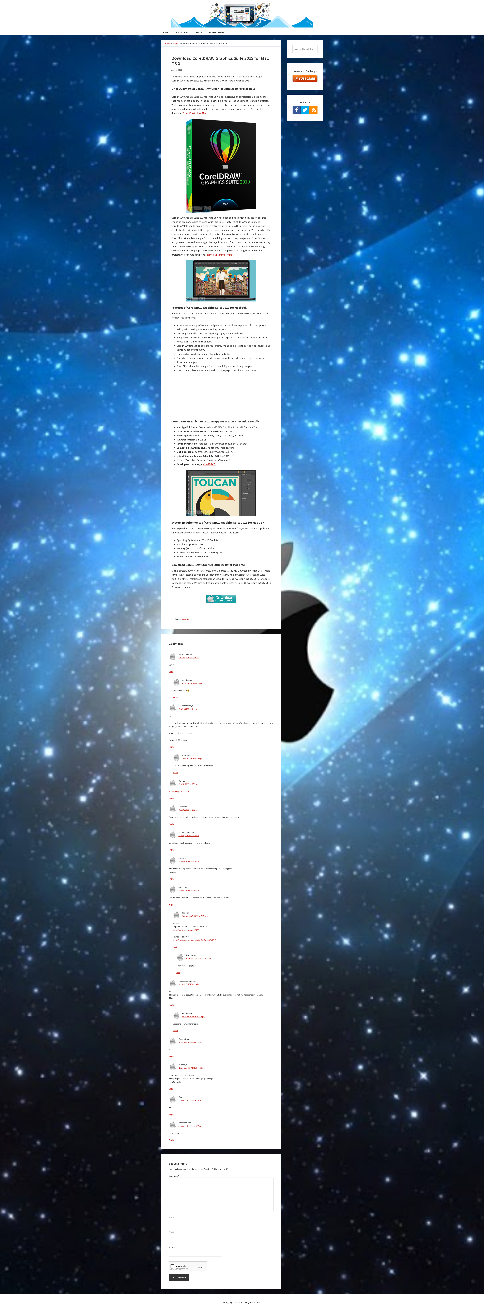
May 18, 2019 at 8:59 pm (188, 784)
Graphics (176, 43)
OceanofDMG (242, 15)
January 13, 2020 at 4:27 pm (190, 1126)
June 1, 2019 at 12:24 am (188, 835)
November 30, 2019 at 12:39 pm (191, 1068)
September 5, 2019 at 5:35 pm (195, 916)
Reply (171, 671)
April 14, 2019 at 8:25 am (192, 683)
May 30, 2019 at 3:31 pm (188, 810)
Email (172, 1232)
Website (172, 1247)
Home (167, 43)
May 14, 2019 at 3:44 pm (188, 709)
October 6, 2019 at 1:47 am (189, 984)
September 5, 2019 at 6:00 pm (198, 958)
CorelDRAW (209, 464)
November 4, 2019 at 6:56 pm (190, 1042)
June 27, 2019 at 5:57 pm (188, 861)
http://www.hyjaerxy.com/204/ (186, 930)
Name (172, 1217)
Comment (174, 1176)
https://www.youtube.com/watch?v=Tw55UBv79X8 (194, 940)
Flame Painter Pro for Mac (219, 254)
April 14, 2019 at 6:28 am (188, 657)
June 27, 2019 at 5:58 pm (192, 758)
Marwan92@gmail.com (179, 791)
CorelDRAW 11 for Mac (194, 113)
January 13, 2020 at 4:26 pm (190, 1100)
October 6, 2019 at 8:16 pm (193, 1016)
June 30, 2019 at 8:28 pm (188, 890)
